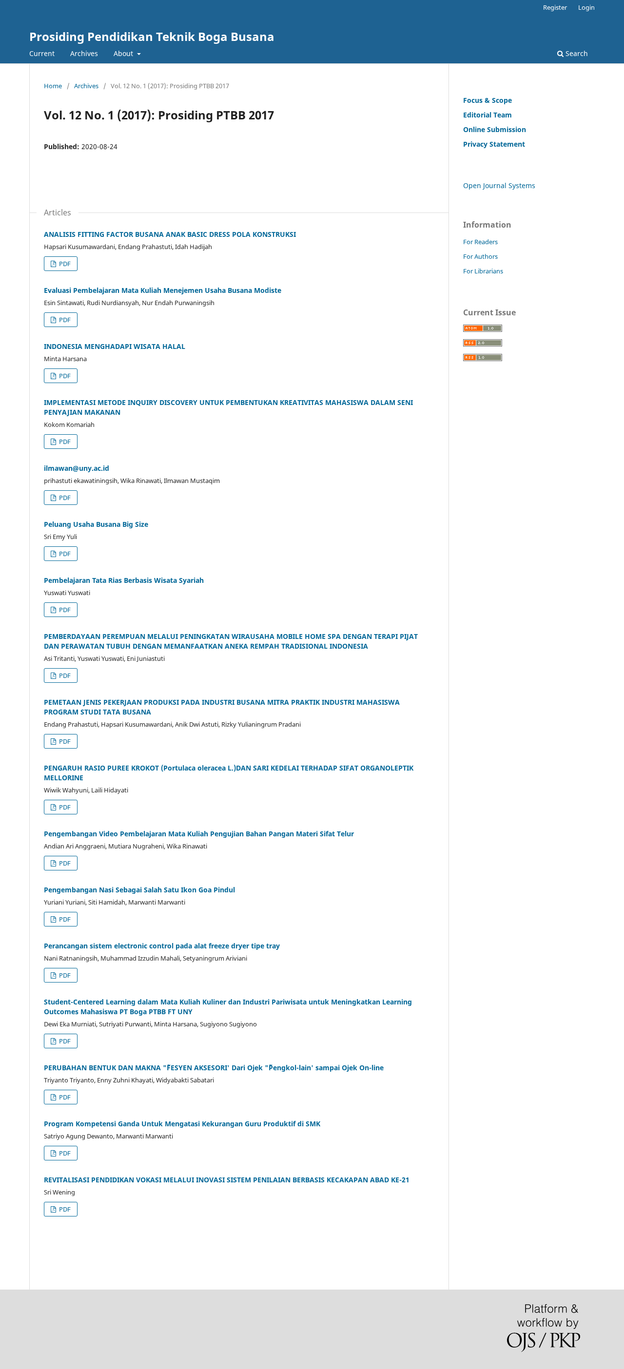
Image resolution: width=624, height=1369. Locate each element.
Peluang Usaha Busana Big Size (96, 524)
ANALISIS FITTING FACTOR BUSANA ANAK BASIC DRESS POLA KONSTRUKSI (170, 234)
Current (42, 53)
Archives (84, 53)
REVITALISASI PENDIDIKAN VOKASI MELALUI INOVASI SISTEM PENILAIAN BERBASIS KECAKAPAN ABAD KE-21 (227, 1179)
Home (53, 85)
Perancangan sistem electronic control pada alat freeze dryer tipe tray (162, 945)
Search (576, 53)
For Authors (480, 256)
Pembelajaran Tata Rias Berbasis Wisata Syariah (124, 580)
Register (555, 7)
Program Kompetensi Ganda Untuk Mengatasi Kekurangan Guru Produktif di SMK (182, 1123)
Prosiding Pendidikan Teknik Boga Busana (151, 36)
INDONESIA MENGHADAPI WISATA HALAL (114, 346)
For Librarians (483, 271)
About (124, 53)
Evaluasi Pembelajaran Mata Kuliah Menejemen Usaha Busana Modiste (162, 290)
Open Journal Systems (499, 185)
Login (586, 7)
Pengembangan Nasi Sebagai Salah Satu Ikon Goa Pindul (139, 889)
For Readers (480, 241)
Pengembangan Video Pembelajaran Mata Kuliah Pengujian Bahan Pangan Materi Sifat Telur (199, 833)
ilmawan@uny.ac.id (76, 468)
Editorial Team (487, 114)
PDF (64, 263)
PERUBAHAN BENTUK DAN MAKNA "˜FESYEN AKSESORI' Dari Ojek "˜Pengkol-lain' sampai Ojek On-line (214, 1067)
